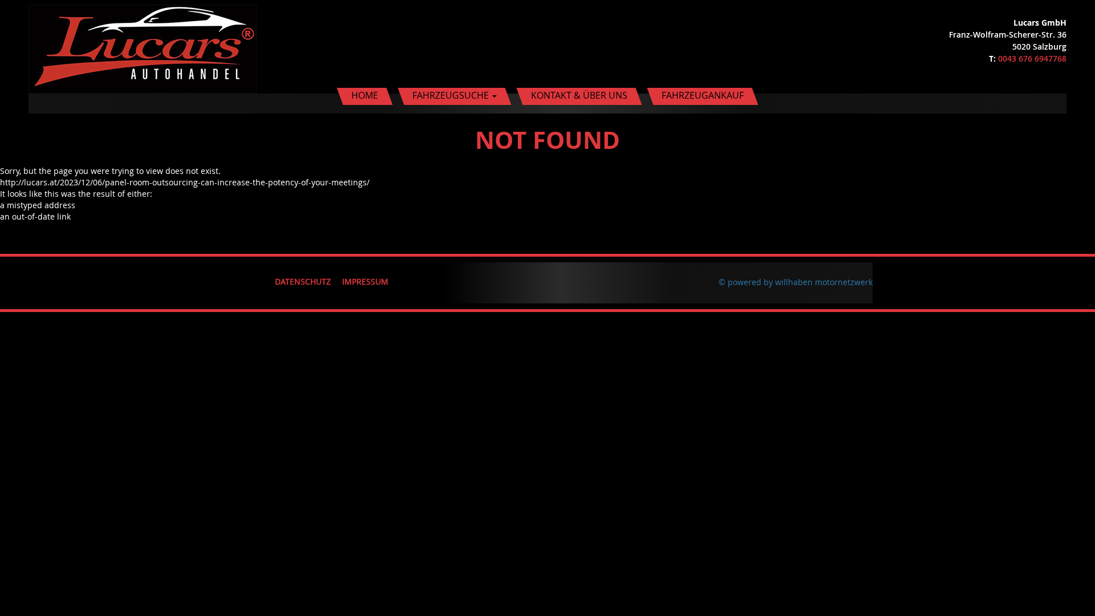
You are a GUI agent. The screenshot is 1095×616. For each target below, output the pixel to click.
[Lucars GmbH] (143, 45)
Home (364, 95)
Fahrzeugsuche (451, 95)
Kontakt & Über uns (579, 95)
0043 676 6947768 (1032, 58)
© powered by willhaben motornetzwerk (796, 282)
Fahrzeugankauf (703, 95)
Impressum (365, 281)
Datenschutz (303, 281)
